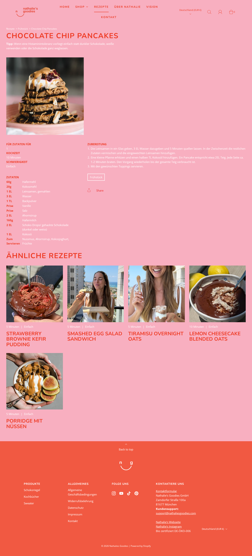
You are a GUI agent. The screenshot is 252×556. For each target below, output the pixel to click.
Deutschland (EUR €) (190, 10)
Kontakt (109, 17)
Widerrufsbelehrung (80, 501)
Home (65, 7)
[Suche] (211, 12)
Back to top (126, 449)
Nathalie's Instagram (169, 526)
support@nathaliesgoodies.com (176, 513)
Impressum (75, 514)
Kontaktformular (166, 491)
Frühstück (23, 28)
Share (99, 190)
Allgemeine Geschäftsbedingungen (82, 492)
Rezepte (101, 7)
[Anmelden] (222, 12)
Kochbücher (31, 496)
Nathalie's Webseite (168, 522)
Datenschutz (76, 507)
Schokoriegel (32, 490)
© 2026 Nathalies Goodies (114, 546)
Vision (152, 7)
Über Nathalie (127, 7)
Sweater (29, 503)
